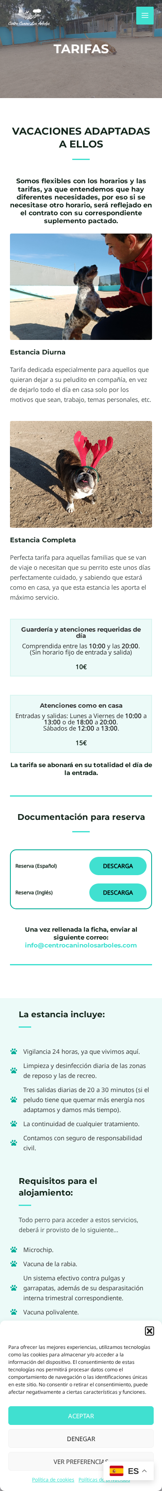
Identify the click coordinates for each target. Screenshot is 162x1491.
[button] (149, 1331)
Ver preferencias (81, 1461)
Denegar (81, 1438)
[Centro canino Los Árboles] (29, 15)
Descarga (118, 866)
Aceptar (81, 1416)
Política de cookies (53, 1479)
